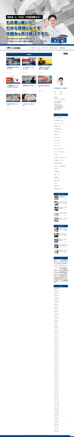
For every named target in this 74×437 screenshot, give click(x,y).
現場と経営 (58, 279)
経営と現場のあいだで (58, 188)
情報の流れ (58, 275)
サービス (38, 47)
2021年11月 (56, 378)
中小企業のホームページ (58, 160)
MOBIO (65, 261)
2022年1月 (55, 373)
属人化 (61, 274)
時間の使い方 (57, 185)
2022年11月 (56, 359)
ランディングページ (57, 268)
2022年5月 (55, 366)
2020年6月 (55, 417)
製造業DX (55, 282)
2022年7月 (55, 364)
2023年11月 (56, 336)
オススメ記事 (57, 140)
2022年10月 (56, 362)
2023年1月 (55, 355)
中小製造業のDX (56, 272)
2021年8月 (55, 385)
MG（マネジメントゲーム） (59, 123)
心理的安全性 (57, 171)
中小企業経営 (59, 270)
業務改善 (62, 277)
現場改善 (63, 279)
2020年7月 (55, 415)
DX (65, 260)
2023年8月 (55, 343)
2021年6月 (55, 389)
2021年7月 (55, 387)
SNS (57, 263)
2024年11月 (56, 318)
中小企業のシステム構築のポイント (60, 157)
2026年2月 (55, 302)
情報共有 (62, 275)
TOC (60, 263)
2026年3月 (55, 299)
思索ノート (56, 174)
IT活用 (62, 261)
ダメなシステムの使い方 (58, 148)
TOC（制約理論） (57, 128)
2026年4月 (55, 297)
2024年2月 (55, 332)
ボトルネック (64, 267)
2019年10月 (56, 431)
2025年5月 (55, 306)
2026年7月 (55, 290)
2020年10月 (56, 408)
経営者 (62, 280)
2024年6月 (55, 325)
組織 (54, 280)
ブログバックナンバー (53, 47)
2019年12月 (56, 426)
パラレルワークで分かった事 (59, 151)
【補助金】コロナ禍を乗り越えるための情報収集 (44, 68)
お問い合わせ (62, 47)
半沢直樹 (56, 274)
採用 (59, 277)
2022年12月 (56, 357)
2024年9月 (55, 320)
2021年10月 (56, 380)
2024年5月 (55, 327)
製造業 (66, 281)
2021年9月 (55, 382)
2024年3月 (55, 329)
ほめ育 (56, 134)
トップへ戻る (31, 47)
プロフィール (44, 47)
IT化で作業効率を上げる (58, 120)
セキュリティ (57, 145)
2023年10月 (56, 339)
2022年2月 (55, 371)
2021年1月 (55, 401)
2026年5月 (55, 295)
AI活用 (62, 260)
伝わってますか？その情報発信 (59, 165)
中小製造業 (65, 270)
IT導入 (59, 261)
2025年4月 (55, 309)
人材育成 (62, 272)
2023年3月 (55, 352)
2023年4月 (55, 350)
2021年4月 (55, 394)
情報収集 (56, 177)
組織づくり (58, 281)
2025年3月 (55, 311)
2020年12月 (56, 403)
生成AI (66, 279)
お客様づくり (57, 131)
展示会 (56, 168)
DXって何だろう (57, 117)
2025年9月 (55, 304)
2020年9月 (55, 410)
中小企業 (63, 268)
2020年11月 (56, 405)
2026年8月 (55, 288)
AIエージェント (57, 260)
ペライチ (58, 267)
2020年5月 (55, 419)
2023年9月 (55, 341)
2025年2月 (55, 313)
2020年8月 (55, 412)
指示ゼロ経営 (57, 180)
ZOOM (62, 263)
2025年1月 (55, 316)
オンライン (56, 143)
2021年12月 (56, 375)
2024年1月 (55, 334)
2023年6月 (55, 348)
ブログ (56, 154)
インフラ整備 (57, 137)
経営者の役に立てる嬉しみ (29, 85)
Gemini (57, 261)
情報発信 (66, 275)
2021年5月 (55, 392)
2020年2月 (55, 424)
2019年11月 (56, 428)
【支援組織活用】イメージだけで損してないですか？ (13, 86)
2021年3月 (55, 396)
